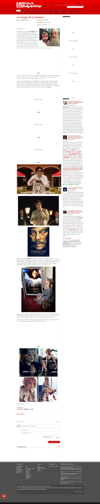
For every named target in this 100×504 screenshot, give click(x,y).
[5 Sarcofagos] (41, 22)
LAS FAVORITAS (19, 467)
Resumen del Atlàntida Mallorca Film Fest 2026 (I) (75, 188)
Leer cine (66, 245)
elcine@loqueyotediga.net (39, 487)
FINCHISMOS (28, 476)
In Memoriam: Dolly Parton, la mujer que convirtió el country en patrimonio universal (75, 102)
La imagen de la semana (30, 17)
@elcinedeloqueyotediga (22, 489)
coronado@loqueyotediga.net (26, 487)
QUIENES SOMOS (40, 467)
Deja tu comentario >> (43, 24)
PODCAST (27, 478)
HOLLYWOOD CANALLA (30, 468)
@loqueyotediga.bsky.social (70, 487)
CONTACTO (39, 470)
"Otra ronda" (68, 151)
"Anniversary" (80, 217)
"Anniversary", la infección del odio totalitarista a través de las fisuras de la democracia (75, 212)
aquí (50, 87)
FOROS (38, 469)
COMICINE (28, 472)
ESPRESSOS (18, 468)
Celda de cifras (68, 241)
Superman (28, 258)
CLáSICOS (27, 471)
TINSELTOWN (28, 469)
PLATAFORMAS (19, 471)
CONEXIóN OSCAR (19, 469)
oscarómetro (66, 246)
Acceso (58, 421)
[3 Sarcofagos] (39, 22)
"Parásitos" (73, 149)
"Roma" (64, 149)
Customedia (82, 495)
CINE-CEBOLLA (28, 477)
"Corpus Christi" (73, 229)
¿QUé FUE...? (28, 470)
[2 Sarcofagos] (38, 22)
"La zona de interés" (72, 154)
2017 (66, 240)
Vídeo (38, 73)
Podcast (73, 246)
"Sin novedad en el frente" (75, 152)
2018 (67, 240)
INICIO (38, 466)
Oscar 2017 (76, 245)
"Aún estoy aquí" (67, 155)
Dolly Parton (66, 106)
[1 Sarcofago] (37, 22)
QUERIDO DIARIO (19, 466)
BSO (79, 240)
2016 (64, 240)
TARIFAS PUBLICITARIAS (41, 468)
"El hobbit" (33, 31)
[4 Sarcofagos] (40, 22)
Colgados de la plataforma (73, 243)
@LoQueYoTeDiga (55, 487)
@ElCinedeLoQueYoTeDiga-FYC (40, 489)
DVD (26, 467)
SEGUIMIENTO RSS (52, 466)
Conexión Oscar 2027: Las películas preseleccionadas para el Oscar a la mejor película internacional (75, 137)
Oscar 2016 (72, 245)
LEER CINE (18, 472)
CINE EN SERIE (19, 470)
